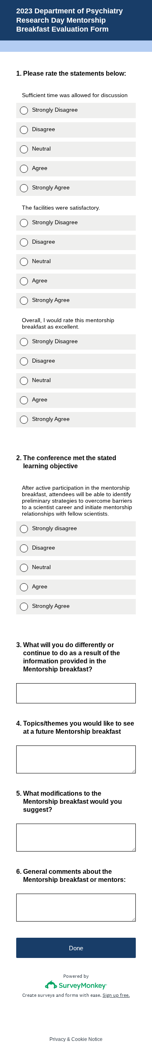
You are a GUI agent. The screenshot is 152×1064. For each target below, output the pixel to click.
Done (76, 948)
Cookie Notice (87, 1039)
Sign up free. (116, 995)
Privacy (57, 1039)
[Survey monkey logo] (76, 984)
